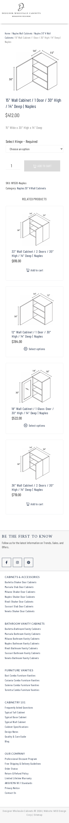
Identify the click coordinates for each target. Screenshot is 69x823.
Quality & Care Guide (15, 736)
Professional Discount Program (21, 758)
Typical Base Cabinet (15, 717)
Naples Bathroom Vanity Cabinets (22, 643)
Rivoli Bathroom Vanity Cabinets (21, 648)
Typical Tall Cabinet (15, 712)
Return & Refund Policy (16, 773)
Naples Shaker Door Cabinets (20, 596)
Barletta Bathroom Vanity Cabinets (23, 628)
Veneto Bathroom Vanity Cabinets (22, 658)
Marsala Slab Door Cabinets (19, 587)
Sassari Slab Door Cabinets (19, 606)
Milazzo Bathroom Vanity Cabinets (22, 638)
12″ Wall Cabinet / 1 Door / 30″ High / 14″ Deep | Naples (31, 334)
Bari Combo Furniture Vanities (20, 675)
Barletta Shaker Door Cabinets (20, 582)
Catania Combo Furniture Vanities (22, 680)
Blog (7, 741)
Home (7, 33)
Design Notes (11, 731)
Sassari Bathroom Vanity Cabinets (22, 653)
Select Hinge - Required (21, 141)
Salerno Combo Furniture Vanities (22, 685)
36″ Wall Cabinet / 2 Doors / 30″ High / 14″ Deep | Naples (33, 487)
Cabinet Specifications (16, 726)
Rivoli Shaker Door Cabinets (19, 601)
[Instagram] (17, 562)
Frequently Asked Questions (19, 707)
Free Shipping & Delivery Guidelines (23, 763)
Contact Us (10, 792)
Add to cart (45, 166)
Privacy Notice (12, 788)
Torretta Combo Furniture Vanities (22, 689)
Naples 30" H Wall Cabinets (31, 188)
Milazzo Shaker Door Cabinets (20, 591)
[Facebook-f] (6, 562)
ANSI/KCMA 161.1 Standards (18, 783)
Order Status (11, 768)
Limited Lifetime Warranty (18, 778)
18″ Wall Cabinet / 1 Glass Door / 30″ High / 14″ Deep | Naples (33, 411)
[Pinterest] (28, 562)
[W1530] (34, 71)
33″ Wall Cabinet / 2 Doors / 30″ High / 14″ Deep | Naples (33, 253)
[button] (34, 270)
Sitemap (38, 814)
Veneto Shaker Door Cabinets (20, 611)
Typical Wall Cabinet (15, 722)
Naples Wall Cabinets (22, 33)
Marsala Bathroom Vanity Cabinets (23, 633)
